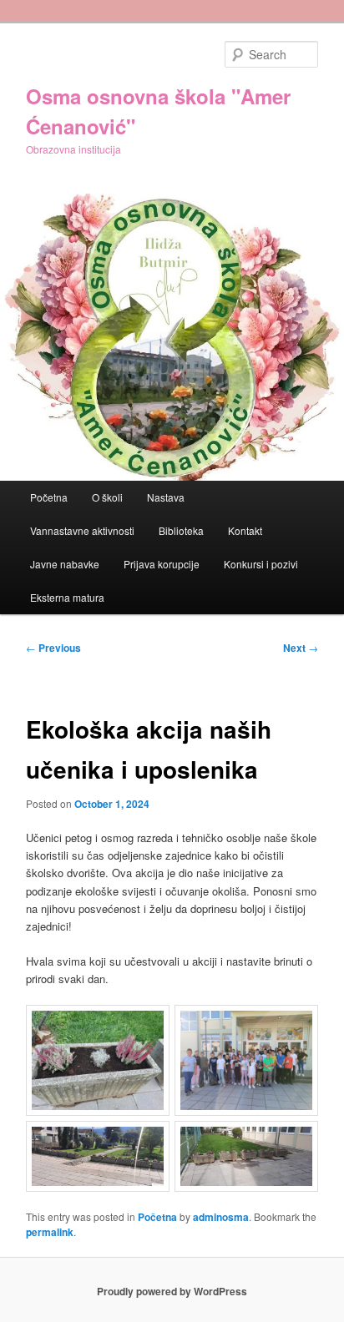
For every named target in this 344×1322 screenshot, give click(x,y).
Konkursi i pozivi (261, 564)
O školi (107, 497)
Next (300, 647)
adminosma (221, 1216)
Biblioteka (181, 530)
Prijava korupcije (162, 564)
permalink (49, 1231)
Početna (49, 497)
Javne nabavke (64, 564)
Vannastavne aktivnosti (82, 530)
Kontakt (245, 530)
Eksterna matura (67, 597)
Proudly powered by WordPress (172, 1291)
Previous (53, 647)
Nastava (166, 497)
